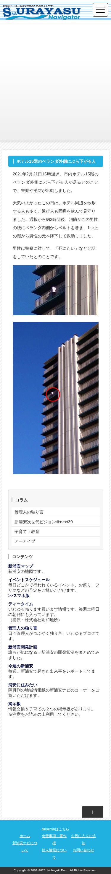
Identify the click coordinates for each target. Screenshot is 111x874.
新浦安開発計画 (22, 647)
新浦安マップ (20, 566)
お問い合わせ (83, 850)
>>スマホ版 (19, 595)
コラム (21, 500)
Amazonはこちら (55, 829)
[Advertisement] (55, 82)
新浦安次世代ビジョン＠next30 (44, 521)
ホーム (25, 836)
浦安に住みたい (22, 684)
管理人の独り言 (29, 512)
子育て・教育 (27, 531)
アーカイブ (25, 541)
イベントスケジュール (29, 579)
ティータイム (20, 603)
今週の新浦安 (20, 665)
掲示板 (14, 703)
